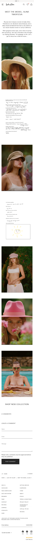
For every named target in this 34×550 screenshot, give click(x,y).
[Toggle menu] (3, 4)
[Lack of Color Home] (10, 4)
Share (5, 473)
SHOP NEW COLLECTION (17, 404)
